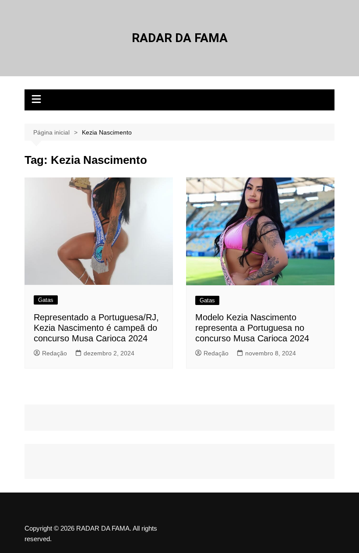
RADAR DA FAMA (180, 38)
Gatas (45, 300)
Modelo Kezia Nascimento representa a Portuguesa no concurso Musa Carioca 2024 (252, 327)
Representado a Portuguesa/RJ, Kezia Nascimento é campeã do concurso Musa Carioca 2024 (96, 327)
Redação (54, 353)
